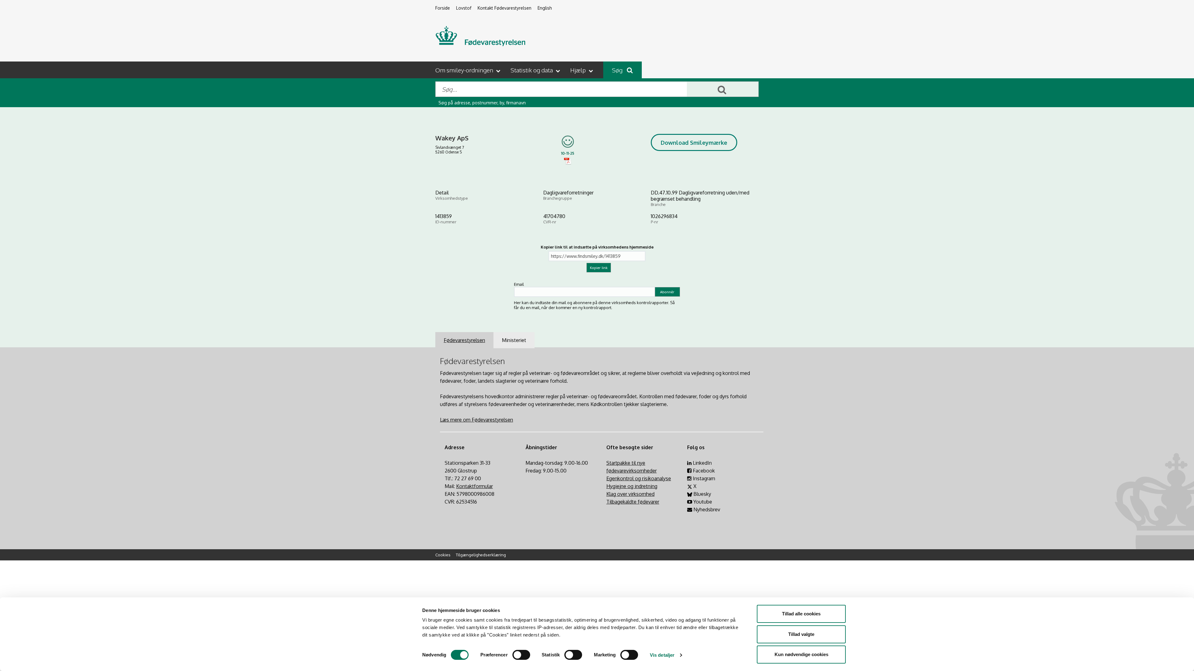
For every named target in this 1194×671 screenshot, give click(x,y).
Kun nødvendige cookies (801, 654)
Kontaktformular (474, 486)
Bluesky (701, 494)
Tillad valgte (801, 634)
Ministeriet (514, 340)
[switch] (521, 655)
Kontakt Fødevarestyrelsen (504, 8)
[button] (468, 70)
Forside (442, 8)
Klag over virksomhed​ (630, 494)
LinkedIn (702, 463)
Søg (618, 70)
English (545, 8)
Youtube (702, 502)
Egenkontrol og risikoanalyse (638, 478)
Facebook (703, 471)
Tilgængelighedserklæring (481, 554)
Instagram (703, 478)
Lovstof (463, 8)
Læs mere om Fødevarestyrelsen (476, 420)
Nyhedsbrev (706, 509)
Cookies (443, 554)
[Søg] (722, 89)
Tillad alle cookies (801, 613)
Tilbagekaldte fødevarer (632, 502)
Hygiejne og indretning (631, 486)
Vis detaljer (662, 655)
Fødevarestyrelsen (464, 340)
